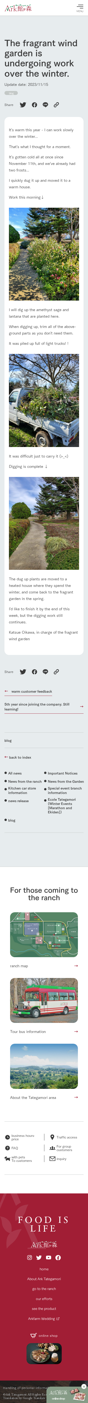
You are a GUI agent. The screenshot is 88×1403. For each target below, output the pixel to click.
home (44, 1269)
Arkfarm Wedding (41, 1318)
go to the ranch (44, 1288)
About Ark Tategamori (44, 1278)
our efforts (44, 1298)
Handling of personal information (28, 1387)
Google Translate (34, 1398)
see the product (44, 1308)
